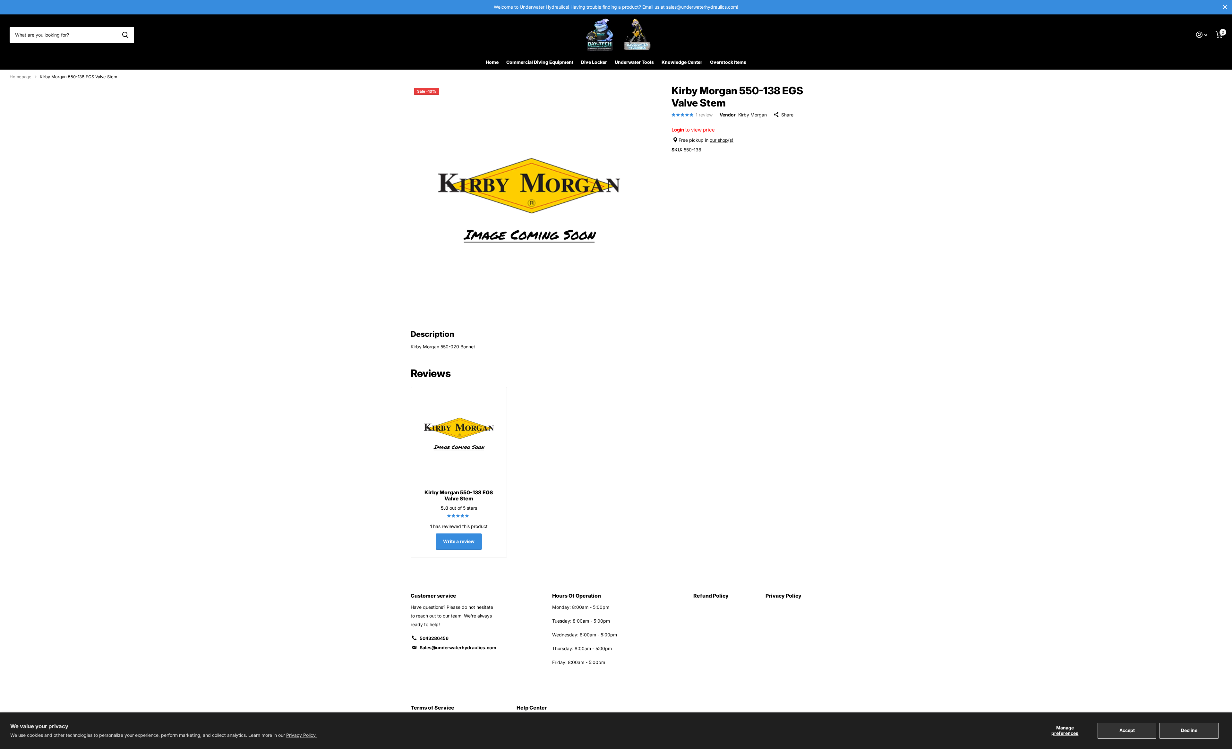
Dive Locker (594, 62)
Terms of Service (432, 707)
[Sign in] (1202, 35)
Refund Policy (711, 595)
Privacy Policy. (301, 735)
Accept (1127, 730)
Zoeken (125, 35)
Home (492, 62)
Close (1225, 7)
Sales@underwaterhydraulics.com (458, 647)
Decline (1189, 730)
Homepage (20, 76)
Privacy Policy (783, 595)
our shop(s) (721, 140)
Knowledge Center (682, 62)
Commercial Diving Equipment (539, 62)
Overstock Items (728, 62)
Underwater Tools (634, 62)
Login (678, 130)
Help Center (532, 707)
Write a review (459, 541)
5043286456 (434, 638)
